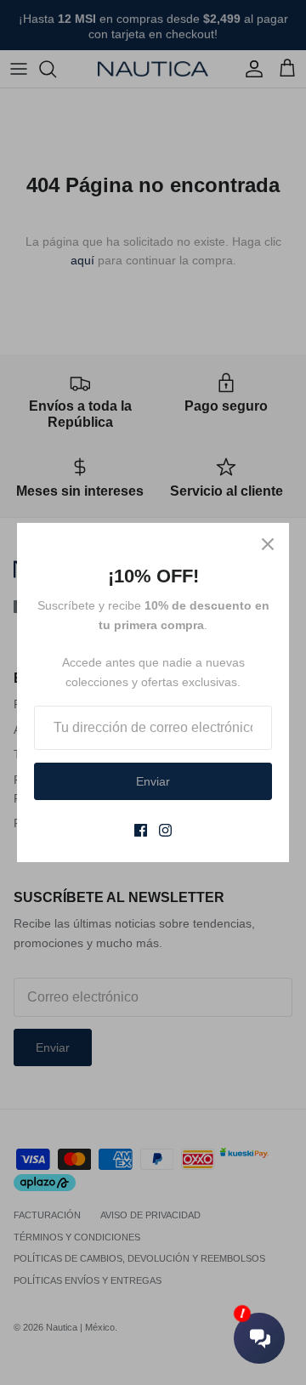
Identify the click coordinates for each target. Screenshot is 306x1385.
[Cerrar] (267, 544)
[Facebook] (140, 830)
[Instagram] (165, 830)
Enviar (153, 781)
